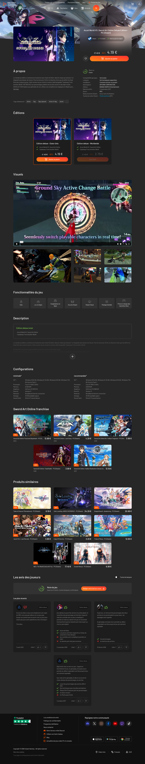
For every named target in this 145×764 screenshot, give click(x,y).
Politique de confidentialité (52, 721)
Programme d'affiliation (51, 724)
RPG (101, 91)
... (67, 101)
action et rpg (53, 101)
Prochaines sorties (74, 2)
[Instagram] (101, 723)
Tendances (48, 2)
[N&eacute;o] (60, 607)
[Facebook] (108, 723)
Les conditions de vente (51, 717)
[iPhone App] (97, 739)
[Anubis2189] (100, 607)
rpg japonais (42, 101)
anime (28, 101)
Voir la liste (103, 78)
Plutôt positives (105, 96)
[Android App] (111, 739)
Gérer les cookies (18, 752)
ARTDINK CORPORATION (107, 85)
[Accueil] (9, 4)
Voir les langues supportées (108, 80)
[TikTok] (129, 723)
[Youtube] (115, 723)
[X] (94, 723)
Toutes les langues (126, 577)
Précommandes (60, 2)
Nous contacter (48, 727)
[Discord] (87, 723)
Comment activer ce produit (108, 82)
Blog (84, 2)
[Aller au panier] (132, 3)
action (61, 101)
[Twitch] (122, 723)
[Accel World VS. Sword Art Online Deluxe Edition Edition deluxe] (92, 141)
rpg (34, 101)
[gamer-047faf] (19, 607)
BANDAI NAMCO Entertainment (109, 87)
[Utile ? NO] (45, 647)
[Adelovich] (60, 661)
